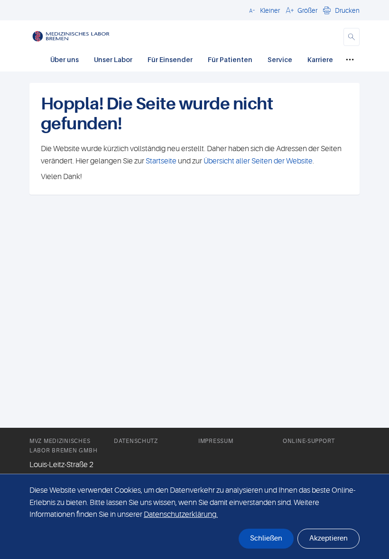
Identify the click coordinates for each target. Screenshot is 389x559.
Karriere (320, 59)
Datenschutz (136, 441)
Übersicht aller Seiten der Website (257, 161)
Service (280, 59)
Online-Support (309, 441)
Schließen (266, 538)
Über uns (64, 59)
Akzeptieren (328, 538)
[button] (263, 10)
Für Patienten (230, 59)
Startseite (161, 161)
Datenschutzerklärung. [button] (181, 514)
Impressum (215, 441)
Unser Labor (113, 59)
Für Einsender (170, 59)
